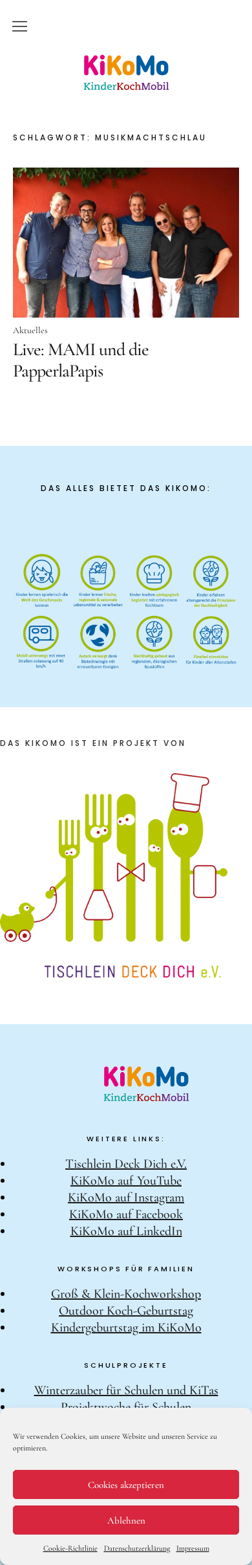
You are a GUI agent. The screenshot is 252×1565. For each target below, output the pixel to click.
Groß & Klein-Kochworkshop (126, 1294)
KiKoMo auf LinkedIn (126, 1231)
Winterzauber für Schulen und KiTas (126, 1390)
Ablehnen (126, 1520)
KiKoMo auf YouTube (126, 1180)
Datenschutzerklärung (137, 1548)
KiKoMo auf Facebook (126, 1214)
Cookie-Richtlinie (70, 1548)
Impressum (192, 1548)
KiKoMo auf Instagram (126, 1197)
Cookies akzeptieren (126, 1485)
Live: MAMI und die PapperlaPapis (81, 359)
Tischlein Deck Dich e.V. (126, 1164)
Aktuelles (30, 330)
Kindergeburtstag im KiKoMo (126, 1327)
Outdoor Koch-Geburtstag (126, 1311)
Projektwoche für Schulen (126, 1407)
